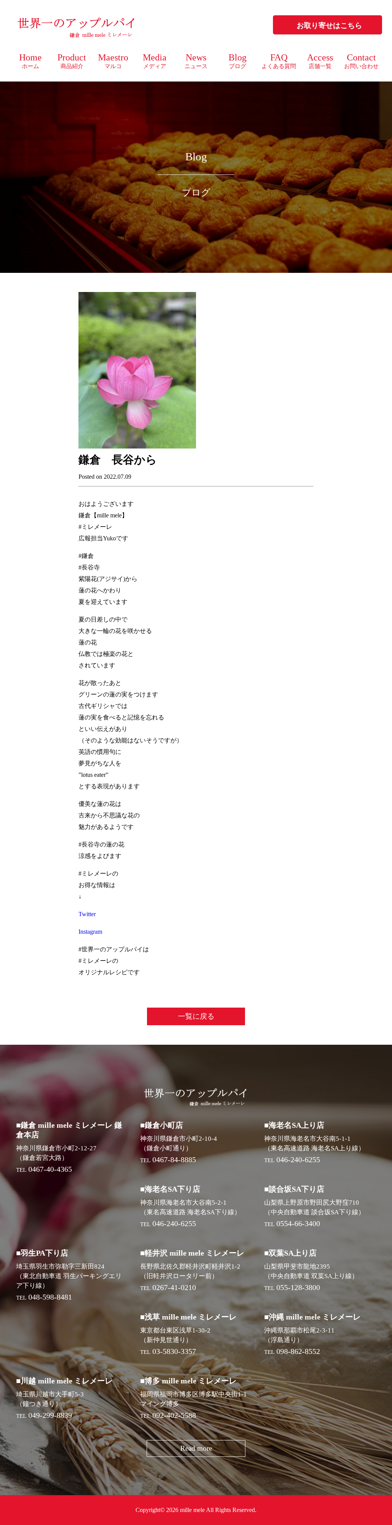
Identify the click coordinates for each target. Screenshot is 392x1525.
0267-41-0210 (174, 1287)
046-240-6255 (298, 1159)
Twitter (87, 914)
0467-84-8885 (174, 1159)
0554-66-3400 (298, 1223)
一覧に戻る (196, 1016)
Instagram (90, 931)
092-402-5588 (174, 1415)
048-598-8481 (50, 1297)
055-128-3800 (298, 1287)
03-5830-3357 (174, 1351)
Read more (196, 1448)
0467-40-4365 (50, 1169)
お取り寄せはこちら (329, 25)
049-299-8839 (50, 1415)
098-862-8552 (298, 1351)
